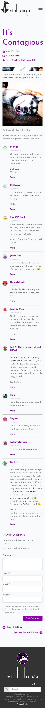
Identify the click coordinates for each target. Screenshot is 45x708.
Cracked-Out (18, 60)
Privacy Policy (22, 704)
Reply (12, 177)
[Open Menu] (40, 8)
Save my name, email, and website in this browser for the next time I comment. (22, 609)
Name (6, 573)
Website (6, 595)
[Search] (7, 689)
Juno (28, 60)
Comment (8, 555)
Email (6, 584)
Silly (34, 60)
